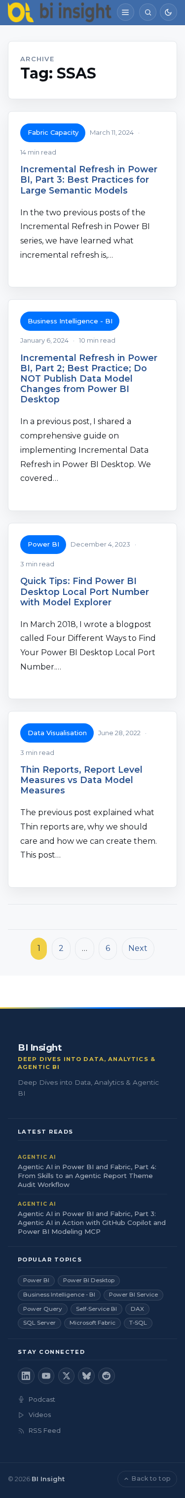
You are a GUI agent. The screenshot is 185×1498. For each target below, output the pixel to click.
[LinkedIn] (26, 1376)
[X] (66, 1376)
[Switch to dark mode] (168, 12)
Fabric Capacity (53, 132)
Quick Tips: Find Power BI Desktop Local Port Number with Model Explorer (84, 591)
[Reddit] (106, 1376)
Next (138, 948)
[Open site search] (147, 12)
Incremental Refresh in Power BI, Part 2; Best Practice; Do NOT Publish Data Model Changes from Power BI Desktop (88, 378)
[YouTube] (46, 1376)
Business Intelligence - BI (70, 321)
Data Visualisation (57, 733)
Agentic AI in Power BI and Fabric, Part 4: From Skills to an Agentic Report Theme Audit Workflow (87, 1175)
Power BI (43, 544)
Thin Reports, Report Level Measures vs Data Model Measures (81, 779)
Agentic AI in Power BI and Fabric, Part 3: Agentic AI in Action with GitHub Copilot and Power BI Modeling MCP (92, 1222)
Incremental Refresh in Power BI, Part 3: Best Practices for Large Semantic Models (88, 179)
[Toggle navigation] (125, 12)
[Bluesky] (86, 1376)
